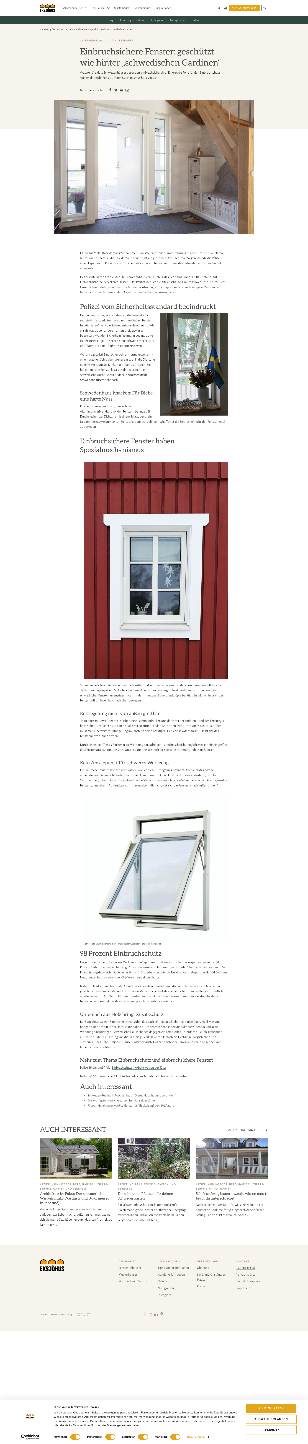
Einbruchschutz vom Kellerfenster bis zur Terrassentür (151, 1076)
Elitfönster (127, 991)
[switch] (110, 1437)
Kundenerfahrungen (171, 1274)
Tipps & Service (60, 29)
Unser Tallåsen (89, 287)
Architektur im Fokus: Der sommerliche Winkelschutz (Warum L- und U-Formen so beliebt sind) (74, 1198)
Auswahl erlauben (271, 1419)
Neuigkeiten (177, 20)
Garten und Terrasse (70, 1188)
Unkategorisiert (67, 1184)
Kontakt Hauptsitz (248, 1281)
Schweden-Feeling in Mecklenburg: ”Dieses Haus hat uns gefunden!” (132, 1095)
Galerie (196, 20)
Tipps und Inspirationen (173, 1268)
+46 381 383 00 (245, 1268)
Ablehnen (271, 1429)
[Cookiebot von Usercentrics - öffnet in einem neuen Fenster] (30, 1437)
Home (43, 29)
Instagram (157, 20)
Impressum (243, 1288)
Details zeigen (196, 1436)
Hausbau (89, 1184)
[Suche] (219, 8)
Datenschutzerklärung (61, 1314)
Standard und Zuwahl (133, 1281)
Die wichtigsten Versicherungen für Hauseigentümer (122, 1100)
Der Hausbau (98, 7)
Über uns (203, 1268)
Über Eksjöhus (208, 1261)
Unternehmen (220, 1188)
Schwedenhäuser (72, 7)
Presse (201, 1286)
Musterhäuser (122, 7)
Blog (110, 20)
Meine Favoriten (264, 8)
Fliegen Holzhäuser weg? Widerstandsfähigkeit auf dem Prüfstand (131, 1105)
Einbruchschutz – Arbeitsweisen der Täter (139, 1067)
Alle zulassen (271, 1408)
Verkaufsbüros (142, 7)
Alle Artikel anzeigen (245, 1129)
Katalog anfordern (244, 8)
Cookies (43, 1314)
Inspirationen (163, 7)
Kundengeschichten (132, 20)
